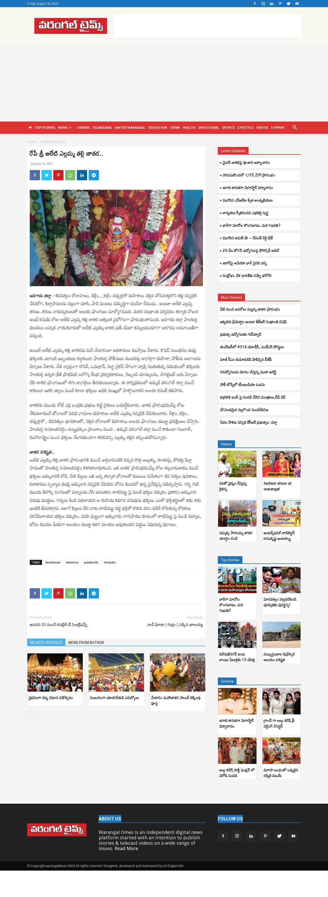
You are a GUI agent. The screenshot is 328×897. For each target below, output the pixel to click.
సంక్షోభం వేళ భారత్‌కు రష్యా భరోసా (247, 275)
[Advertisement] (207, 25)
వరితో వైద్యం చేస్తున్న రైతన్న (233, 486)
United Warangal (130, 127)
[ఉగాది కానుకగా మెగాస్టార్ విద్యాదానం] (237, 701)
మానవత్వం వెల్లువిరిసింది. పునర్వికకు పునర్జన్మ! (280, 602)
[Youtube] (297, 3)
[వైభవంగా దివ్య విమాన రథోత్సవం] (55, 672)
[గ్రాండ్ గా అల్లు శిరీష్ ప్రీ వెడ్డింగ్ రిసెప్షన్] (281, 701)
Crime (175, 127)
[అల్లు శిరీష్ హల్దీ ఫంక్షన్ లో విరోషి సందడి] (237, 750)
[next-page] (38, 715)
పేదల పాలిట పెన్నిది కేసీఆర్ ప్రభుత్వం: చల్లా (248, 422)
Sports (228, 127)
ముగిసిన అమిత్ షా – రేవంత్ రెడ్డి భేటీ (248, 238)
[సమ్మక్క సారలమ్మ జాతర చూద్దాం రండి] (237, 513)
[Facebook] (255, 3)
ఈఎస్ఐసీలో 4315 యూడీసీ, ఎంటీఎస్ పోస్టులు (252, 347)
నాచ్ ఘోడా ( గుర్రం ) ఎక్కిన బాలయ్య (175, 624)
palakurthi (91, 562)
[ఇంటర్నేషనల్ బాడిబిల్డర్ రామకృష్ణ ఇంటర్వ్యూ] (281, 513)
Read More (126, 848)
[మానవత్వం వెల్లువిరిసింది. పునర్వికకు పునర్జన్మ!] (281, 580)
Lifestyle (245, 127)
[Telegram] (94, 175)
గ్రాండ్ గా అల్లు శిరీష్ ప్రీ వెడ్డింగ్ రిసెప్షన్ (279, 723)
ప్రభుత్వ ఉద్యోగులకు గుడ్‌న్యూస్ (240, 334)
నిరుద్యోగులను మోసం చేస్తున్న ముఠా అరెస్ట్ (248, 372)
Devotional (208, 127)
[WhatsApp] (70, 175)
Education (157, 127)
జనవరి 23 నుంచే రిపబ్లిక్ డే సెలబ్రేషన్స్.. (59, 624)
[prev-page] (30, 715)
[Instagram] (263, 3)
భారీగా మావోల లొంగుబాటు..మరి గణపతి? (251, 225)
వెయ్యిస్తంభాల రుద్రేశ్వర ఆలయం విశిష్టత (279, 656)
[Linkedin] (271, 3)
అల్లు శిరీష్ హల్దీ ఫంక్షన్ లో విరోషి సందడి (237, 772)
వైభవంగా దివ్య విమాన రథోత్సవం (51, 697)
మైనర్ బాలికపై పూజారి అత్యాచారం (246, 162)
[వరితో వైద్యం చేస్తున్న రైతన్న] (237, 464)
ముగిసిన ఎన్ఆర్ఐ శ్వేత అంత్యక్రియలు (248, 200)
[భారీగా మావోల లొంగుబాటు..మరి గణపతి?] (237, 580)
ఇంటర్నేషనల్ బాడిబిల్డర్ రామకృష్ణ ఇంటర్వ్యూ (279, 535)
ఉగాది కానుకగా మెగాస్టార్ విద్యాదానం (248, 187)
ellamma (72, 562)
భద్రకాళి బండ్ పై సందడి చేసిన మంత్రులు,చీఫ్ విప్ (252, 397)
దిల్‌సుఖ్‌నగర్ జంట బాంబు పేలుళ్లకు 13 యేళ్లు (237, 656)
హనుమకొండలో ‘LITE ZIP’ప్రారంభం (249, 175)
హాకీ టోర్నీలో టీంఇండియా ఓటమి (242, 384)
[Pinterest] (280, 3)
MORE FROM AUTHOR (86, 643)
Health (189, 127)
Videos (262, 127)
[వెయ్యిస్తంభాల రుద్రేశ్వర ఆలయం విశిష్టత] (281, 635)
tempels (110, 562)
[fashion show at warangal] (281, 464)
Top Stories (45, 127)
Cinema (83, 127)
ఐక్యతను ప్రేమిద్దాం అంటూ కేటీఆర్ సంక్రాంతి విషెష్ (253, 321)
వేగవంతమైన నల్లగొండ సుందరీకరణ (244, 409)
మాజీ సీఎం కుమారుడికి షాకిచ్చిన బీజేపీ (246, 359)
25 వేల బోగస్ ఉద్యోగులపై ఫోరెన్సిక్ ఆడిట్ (251, 250)
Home (31, 141)
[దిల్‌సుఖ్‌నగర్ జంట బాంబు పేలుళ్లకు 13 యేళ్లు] (237, 635)
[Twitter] (288, 3)
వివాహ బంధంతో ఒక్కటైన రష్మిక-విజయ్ (281, 772)
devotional (52, 562)
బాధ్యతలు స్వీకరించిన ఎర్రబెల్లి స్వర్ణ (246, 212)
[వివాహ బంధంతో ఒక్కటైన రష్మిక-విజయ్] (281, 750)
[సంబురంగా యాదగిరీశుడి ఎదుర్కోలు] (116, 672)
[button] (295, 128)
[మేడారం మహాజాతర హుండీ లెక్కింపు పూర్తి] (177, 672)
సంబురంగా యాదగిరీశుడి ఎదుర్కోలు (114, 697)
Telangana (101, 127)
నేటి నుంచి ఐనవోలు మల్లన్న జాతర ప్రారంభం (250, 309)
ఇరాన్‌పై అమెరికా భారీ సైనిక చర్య (245, 263)
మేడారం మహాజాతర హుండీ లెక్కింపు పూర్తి (176, 700)
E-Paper (277, 127)
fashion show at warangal (277, 486)
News (62, 127)
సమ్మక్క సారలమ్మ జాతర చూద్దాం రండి (236, 535)
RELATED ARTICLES (46, 643)
